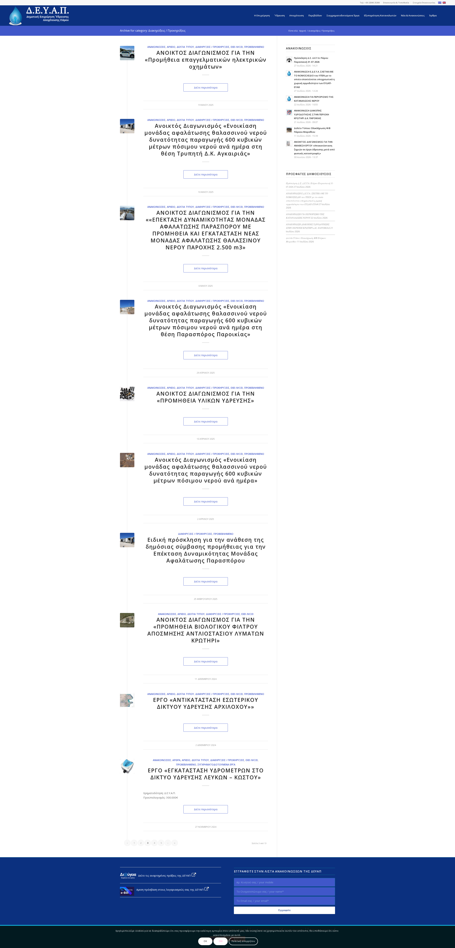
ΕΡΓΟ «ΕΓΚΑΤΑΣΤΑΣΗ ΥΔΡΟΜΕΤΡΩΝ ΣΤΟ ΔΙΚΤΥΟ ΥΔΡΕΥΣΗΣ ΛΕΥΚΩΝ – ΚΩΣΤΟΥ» (206, 774)
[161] (127, 700)
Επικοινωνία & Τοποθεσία (396, 2)
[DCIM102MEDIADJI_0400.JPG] (127, 213)
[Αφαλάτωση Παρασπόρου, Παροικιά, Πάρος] (127, 126)
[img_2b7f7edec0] (127, 394)
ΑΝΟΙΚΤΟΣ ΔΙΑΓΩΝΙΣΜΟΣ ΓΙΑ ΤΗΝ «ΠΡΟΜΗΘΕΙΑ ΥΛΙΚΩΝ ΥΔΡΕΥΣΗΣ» (205, 397)
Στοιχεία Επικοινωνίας (424, 2)
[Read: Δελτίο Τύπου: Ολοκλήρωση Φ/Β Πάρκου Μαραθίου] (289, 130)
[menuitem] (396, 3)
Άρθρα (176, 760)
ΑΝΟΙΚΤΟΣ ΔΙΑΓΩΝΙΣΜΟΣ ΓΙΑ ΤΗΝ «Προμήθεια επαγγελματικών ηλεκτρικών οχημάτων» (205, 59)
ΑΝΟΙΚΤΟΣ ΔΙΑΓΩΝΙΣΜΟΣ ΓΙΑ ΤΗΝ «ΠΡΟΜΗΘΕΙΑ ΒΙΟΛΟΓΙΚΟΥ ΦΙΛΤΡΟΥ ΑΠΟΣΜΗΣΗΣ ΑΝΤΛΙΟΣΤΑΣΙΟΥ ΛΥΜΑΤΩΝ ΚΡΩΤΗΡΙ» (205, 630)
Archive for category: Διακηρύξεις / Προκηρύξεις (153, 31)
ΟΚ (205, 941)
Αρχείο (171, 47)
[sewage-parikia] (127, 620)
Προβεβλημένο (254, 47)
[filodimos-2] (127, 766)
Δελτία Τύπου (185, 47)
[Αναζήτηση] (442, 15)
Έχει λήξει (237, 47)
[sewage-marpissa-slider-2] (127, 460)
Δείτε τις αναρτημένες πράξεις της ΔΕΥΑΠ (164, 875)
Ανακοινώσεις (156, 47)
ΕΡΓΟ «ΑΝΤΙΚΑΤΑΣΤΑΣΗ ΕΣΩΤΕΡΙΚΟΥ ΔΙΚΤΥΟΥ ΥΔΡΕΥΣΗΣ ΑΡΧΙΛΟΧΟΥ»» (205, 703)
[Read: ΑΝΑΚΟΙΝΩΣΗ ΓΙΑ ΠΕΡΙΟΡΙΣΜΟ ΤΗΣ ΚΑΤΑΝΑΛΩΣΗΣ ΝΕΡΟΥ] (289, 98)
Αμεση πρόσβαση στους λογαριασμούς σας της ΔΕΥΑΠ (169, 889)
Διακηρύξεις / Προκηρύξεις (212, 47)
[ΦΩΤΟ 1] (127, 53)
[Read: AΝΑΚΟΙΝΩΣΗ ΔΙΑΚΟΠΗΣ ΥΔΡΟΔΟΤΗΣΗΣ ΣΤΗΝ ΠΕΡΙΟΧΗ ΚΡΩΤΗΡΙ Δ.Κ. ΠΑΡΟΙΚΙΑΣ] (289, 112)
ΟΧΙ (221, 941)
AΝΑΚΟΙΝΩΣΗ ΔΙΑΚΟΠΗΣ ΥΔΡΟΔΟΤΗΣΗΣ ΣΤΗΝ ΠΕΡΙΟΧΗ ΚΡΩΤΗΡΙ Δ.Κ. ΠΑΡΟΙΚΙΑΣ (311, 114)
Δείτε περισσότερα (205, 87)
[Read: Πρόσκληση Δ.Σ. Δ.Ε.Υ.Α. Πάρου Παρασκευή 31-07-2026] (289, 60)
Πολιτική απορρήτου (243, 941)
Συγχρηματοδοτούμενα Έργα (216, 764)
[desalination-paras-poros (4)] (127, 307)
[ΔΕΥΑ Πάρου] (39, 15)
